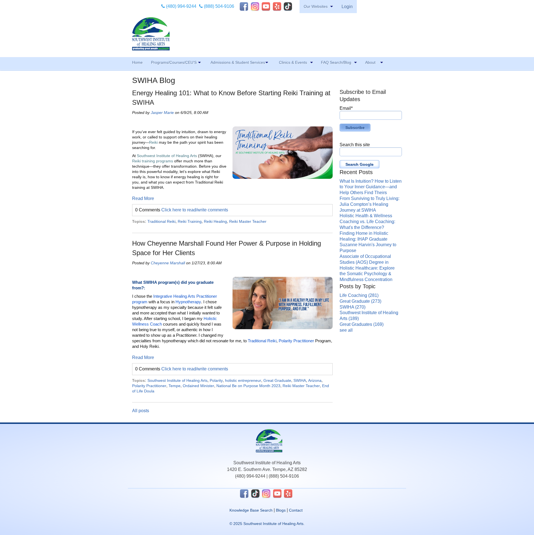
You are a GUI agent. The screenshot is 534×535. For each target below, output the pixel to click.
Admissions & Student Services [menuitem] (238, 62)
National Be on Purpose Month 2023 (248, 385)
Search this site (355, 144)
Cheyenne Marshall (168, 263)
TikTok (288, 6)
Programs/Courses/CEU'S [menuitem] (174, 62)
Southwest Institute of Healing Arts (167, 155)
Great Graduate (277, 380)
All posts (140, 410)
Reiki (153, 142)
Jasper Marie (162, 112)
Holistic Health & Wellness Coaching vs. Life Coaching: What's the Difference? (367, 221)
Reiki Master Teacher (247, 221)
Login (347, 6)
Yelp (277, 6)
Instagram (255, 6)
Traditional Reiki (161, 221)
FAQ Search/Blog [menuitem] (336, 62)
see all (346, 330)
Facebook (244, 6)
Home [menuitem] (137, 62)
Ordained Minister (198, 385)
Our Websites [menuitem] (316, 6)
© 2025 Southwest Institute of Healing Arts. (267, 523)
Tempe (175, 385)
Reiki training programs (152, 161)
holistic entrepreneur (243, 380)
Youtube (266, 6)
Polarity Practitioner (149, 385)
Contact (296, 510)
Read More (143, 198)
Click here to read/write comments (194, 209)
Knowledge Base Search (251, 510)
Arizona (315, 380)
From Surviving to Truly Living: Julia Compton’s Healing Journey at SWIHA (369, 204)
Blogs (281, 510)
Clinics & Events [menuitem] (293, 62)
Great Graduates (362, 324)
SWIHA (299, 380)
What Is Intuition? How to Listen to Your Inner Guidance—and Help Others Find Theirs (371, 187)
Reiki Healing (215, 221)
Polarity (216, 380)
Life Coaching (359, 295)
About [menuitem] (370, 62)
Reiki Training (190, 221)
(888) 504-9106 (218, 6)
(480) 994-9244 (180, 6)
